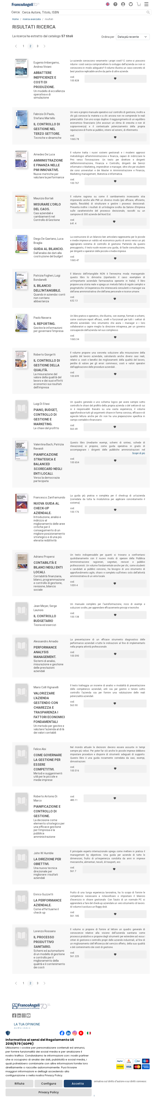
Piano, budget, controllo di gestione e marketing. (45, 417)
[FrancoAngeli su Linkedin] (19, 1016)
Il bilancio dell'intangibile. (47, 288)
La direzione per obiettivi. (47, 861)
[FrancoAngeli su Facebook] (14, 1016)
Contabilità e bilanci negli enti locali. (48, 567)
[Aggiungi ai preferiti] (116, 79)
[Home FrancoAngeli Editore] (26, 5)
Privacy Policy (49, 1092)
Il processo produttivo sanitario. (44, 942)
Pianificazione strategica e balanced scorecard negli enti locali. (48, 464)
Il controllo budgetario (45, 618)
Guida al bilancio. (48, 249)
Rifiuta (19, 1084)
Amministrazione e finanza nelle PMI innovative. (48, 165)
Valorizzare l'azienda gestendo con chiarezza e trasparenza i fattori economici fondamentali (49, 707)
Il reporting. (44, 324)
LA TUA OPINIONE (27, 1024)
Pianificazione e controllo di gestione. (47, 811)
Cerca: (15, 12)
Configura (48, 1084)
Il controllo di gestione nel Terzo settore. (47, 129)
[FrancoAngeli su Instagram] (24, 1016)
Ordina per (107, 36)
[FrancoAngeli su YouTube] (28, 1016)
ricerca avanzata (32, 19)
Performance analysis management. (45, 652)
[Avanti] (44, 46)
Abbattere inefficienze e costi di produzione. (45, 80)
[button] (106, 4)
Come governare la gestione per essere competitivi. (48, 762)
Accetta (78, 1084)
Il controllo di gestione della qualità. (47, 365)
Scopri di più (138, 453)
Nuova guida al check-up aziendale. (46, 508)
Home (15, 19)
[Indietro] (16, 46)
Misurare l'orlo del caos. (47, 207)
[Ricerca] (148, 12)
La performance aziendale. (47, 902)
